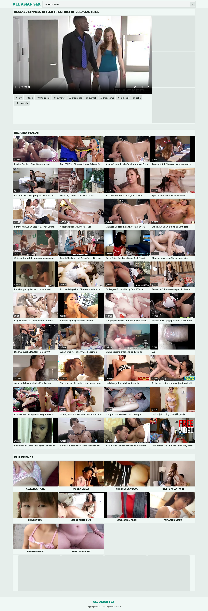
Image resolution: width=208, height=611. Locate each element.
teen (30, 97)
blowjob (93, 97)
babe (138, 97)
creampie (23, 103)
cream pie (77, 97)
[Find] (192, 4)
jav (20, 97)
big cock (125, 97)
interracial (44, 97)
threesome (108, 97)
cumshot (61, 97)
